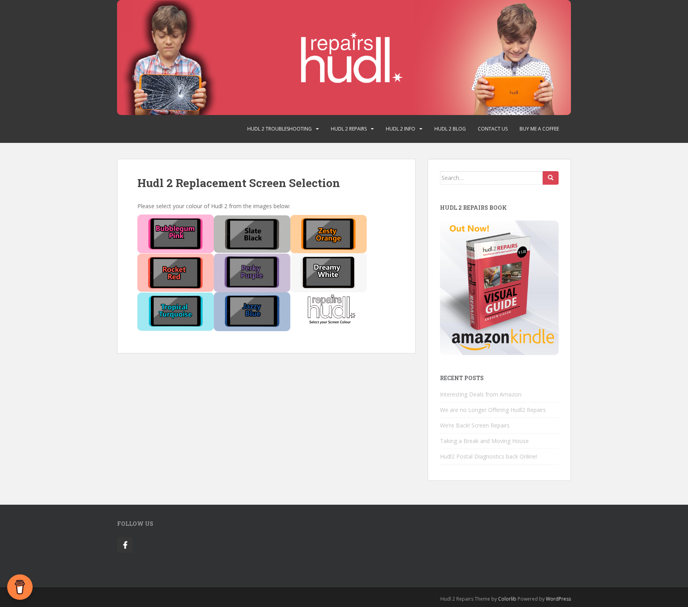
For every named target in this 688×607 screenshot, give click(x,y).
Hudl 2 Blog (450, 128)
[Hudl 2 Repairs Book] (499, 287)
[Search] (551, 178)
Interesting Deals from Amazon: (481, 394)
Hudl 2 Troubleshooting (279, 128)
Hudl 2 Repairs (349, 128)
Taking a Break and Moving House (484, 441)
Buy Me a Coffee (539, 128)
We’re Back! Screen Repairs (475, 425)
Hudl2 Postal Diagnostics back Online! (488, 456)
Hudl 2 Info (400, 128)
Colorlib (507, 598)
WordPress (558, 598)
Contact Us (493, 128)
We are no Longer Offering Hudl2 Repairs (493, 410)
